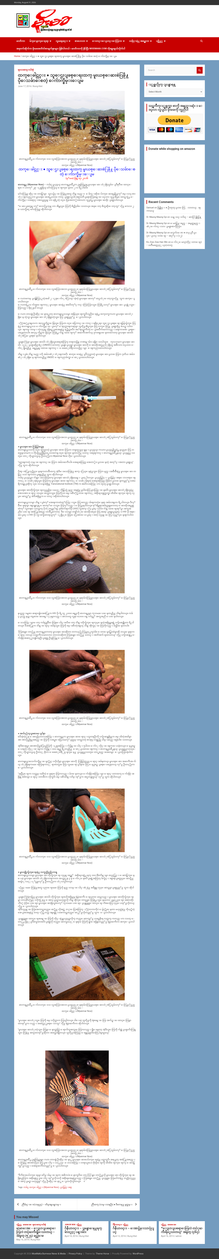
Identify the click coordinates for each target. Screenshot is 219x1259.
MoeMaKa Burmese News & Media (49, 1253)
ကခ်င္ (25, 1187)
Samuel (150, 207)
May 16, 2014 (22, 1239)
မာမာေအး (27, 1225)
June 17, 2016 (24, 86)
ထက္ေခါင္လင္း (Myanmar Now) (44, 1187)
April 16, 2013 (167, 1236)
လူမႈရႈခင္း (62, 41)
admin (179, 1236)
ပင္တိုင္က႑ (159, 41)
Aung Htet (37, 86)
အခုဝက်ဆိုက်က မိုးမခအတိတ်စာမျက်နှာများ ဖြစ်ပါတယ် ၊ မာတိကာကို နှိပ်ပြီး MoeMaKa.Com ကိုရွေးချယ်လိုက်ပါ (70, 48)
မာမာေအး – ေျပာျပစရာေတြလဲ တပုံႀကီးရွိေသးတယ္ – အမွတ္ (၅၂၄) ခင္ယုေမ (36, 1232)
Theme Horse (102, 1253)
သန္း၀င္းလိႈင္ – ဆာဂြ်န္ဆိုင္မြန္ (185, 217)
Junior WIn (70, 1225)
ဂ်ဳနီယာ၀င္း (117, 1225)
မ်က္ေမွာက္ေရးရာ (39, 41)
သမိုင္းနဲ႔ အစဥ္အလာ (139, 41)
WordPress (138, 1253)
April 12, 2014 (119, 1236)
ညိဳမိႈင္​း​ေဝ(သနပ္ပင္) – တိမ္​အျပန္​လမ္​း (41, 1204)
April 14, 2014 (71, 1236)
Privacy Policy (75, 1253)
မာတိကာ (20, 41)
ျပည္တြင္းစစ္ (66, 1187)
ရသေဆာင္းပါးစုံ (26, 70)
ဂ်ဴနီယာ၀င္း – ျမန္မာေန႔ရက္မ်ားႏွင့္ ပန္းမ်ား (83, 1230)
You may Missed (27, 1217)
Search (200, 70)
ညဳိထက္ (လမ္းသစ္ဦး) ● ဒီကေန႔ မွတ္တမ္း (111, 1204)
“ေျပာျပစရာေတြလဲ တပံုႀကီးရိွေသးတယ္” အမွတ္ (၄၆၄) (181, 1230)
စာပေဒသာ (80, 41)
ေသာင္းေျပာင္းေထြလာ (107, 41)
